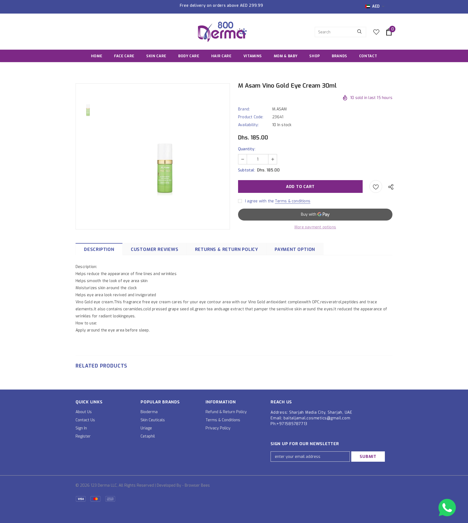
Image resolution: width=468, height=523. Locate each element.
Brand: (244, 109)
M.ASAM (279, 109)
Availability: (248, 124)
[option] (165, 156)
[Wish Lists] (375, 186)
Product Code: (251, 117)
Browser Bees (197, 485)
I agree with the (259, 201)
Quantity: (246, 149)
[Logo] (222, 32)
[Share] (389, 186)
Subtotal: (246, 170)
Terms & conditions (292, 201)
